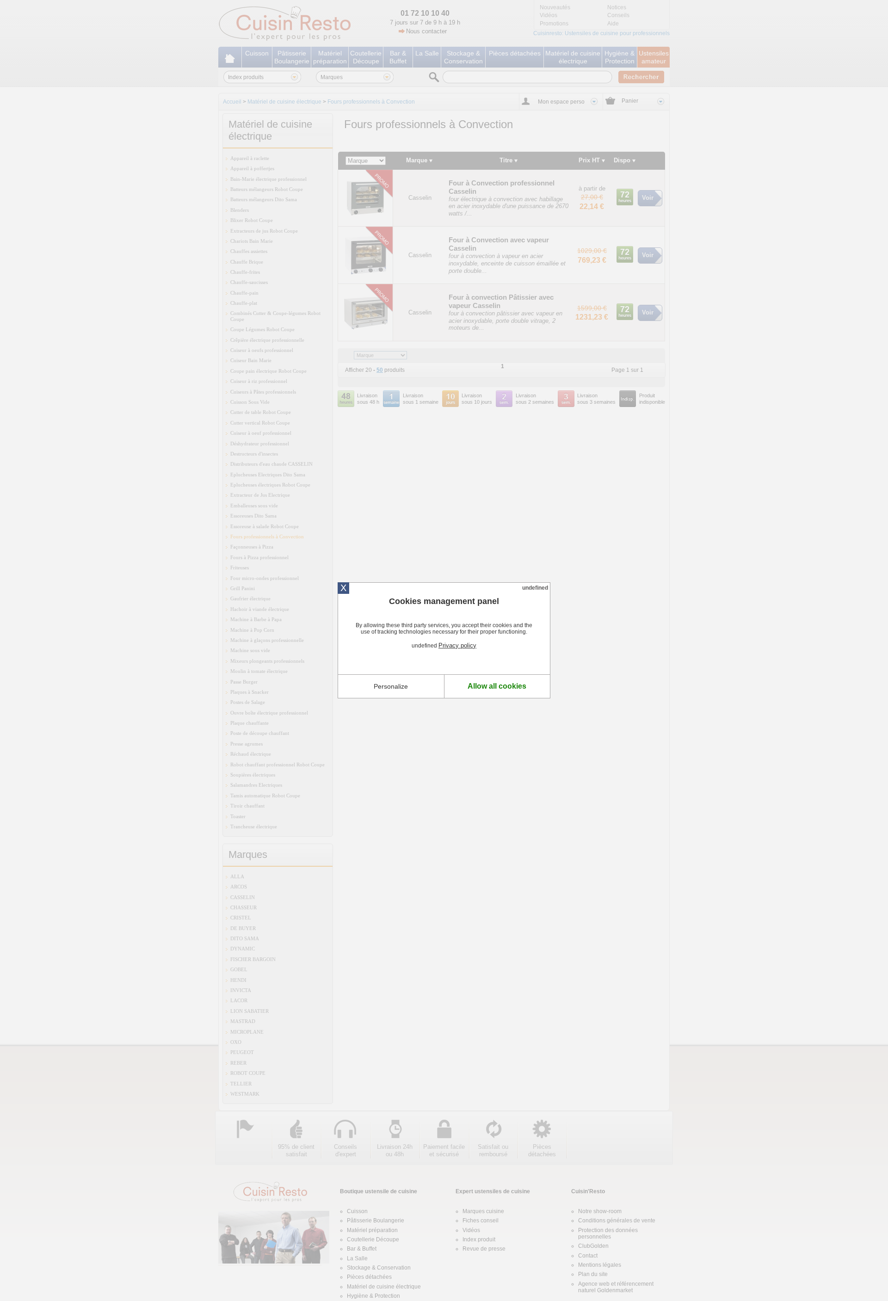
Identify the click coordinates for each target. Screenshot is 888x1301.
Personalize (391, 686)
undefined (535, 588)
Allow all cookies (497, 686)
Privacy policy (457, 645)
